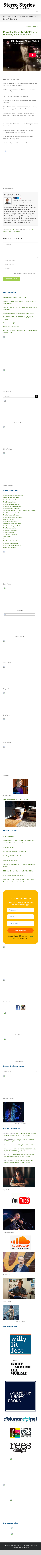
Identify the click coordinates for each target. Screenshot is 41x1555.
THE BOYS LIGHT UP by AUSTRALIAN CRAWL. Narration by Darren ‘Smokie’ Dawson (19, 881)
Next (34, 26)
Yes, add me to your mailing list (24, 273)
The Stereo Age (8, 836)
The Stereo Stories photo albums (14, 875)
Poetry (9, 231)
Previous (28, 26)
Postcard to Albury (9, 847)
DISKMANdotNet (23, 1547)
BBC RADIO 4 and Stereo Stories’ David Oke (18, 871)
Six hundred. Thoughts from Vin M (14, 851)
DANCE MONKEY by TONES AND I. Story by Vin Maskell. (19, 865)
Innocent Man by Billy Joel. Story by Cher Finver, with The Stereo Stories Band (19, 842)
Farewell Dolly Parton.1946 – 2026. (24, 1145)
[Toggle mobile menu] (37, 11)
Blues (28, 229)
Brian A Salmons (12, 194)
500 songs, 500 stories (10, 860)
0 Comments (16, 231)
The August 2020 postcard (12, 856)
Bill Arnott (7, 1149)
